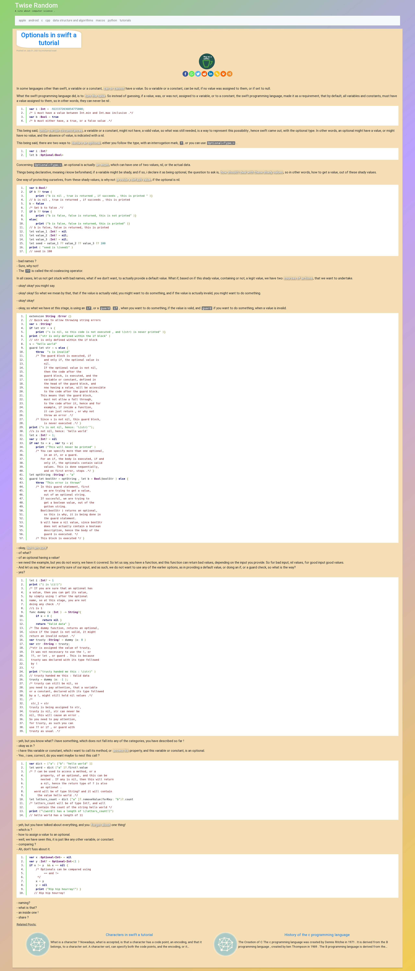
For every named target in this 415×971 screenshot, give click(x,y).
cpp (47, 20)
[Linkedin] (210, 74)
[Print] (223, 74)
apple (22, 20)
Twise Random (36, 5)
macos (100, 20)
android (34, 20)
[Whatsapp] (192, 74)
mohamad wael (49, 50)
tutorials (125, 20)
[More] (229, 74)
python (112, 20)
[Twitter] (198, 74)
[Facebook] (185, 74)
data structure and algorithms (73, 20)
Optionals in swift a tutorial (49, 39)
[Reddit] (204, 74)
